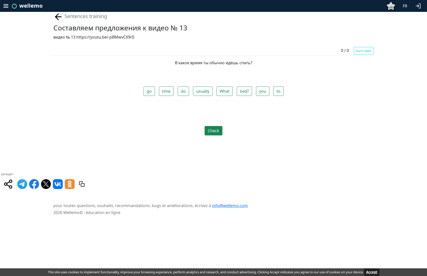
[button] (419, 5)
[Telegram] (22, 183)
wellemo (31, 5)
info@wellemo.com (230, 205)
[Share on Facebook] (34, 183)
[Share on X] (46, 183)
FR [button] (405, 6)
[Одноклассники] (70, 183)
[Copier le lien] (82, 184)
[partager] (8, 184)
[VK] (58, 183)
